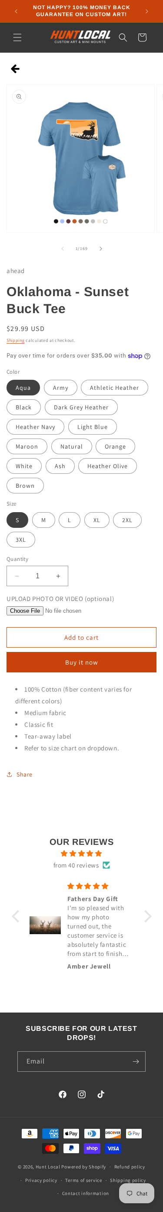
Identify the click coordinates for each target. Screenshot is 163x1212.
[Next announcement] (146, 11)
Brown (25, 486)
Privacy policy (41, 1180)
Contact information (85, 1193)
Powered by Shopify (83, 1167)
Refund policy (129, 1167)
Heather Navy (35, 427)
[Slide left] (62, 248)
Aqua (23, 388)
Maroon (27, 446)
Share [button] (25, 774)
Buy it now (81, 662)
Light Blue (92, 427)
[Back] (15, 69)
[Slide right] (100, 248)
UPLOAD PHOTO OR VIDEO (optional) (60, 598)
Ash (60, 466)
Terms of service (83, 1180)
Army (60, 388)
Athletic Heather (114, 388)
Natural (71, 446)
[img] (81, 853)
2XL (127, 520)
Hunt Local (48, 1167)
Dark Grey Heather (81, 407)
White (24, 466)
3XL (21, 540)
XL (96, 520)
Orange (115, 446)
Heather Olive (107, 466)
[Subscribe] (135, 1061)
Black (24, 407)
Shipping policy (128, 1180)
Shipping (16, 340)
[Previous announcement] (16, 11)
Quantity (17, 559)
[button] (17, 37)
